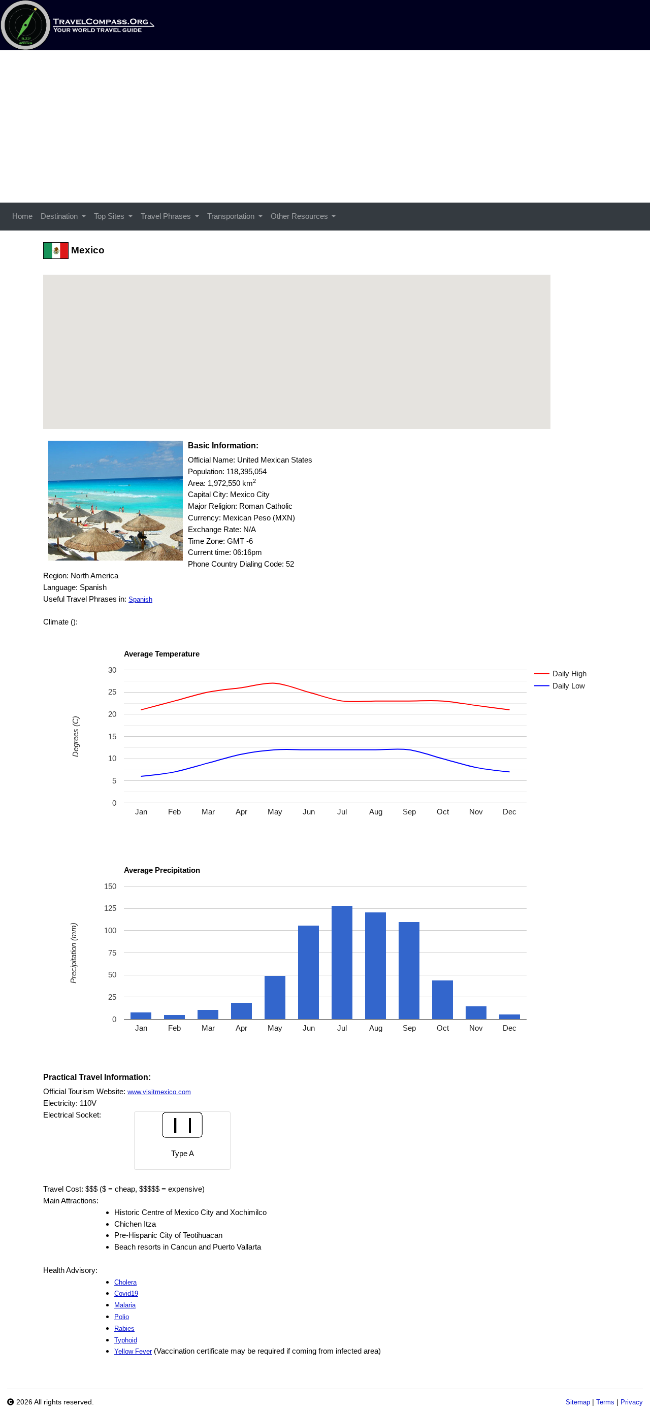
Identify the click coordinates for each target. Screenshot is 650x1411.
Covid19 (126, 1293)
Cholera (125, 1282)
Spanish (140, 599)
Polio (121, 1317)
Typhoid (125, 1340)
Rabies (124, 1328)
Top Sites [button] (110, 216)
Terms (605, 1402)
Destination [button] (60, 216)
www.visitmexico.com (159, 1092)
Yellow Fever (133, 1351)
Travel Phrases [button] (167, 216)
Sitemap (578, 1402)
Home (22, 216)
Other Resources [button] (300, 216)
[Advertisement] (325, 126)
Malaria (125, 1305)
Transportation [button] (231, 216)
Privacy (632, 1402)
